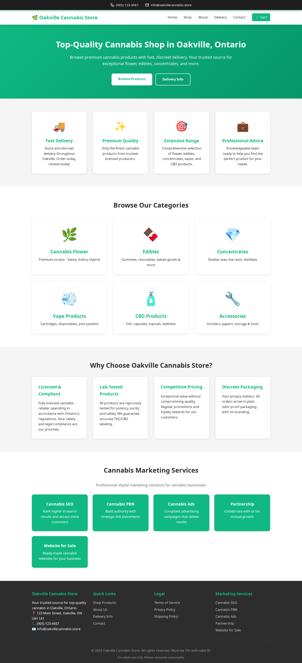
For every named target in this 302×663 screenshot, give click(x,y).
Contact (239, 17)
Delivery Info (173, 79)
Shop (188, 17)
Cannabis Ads (226, 616)
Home (172, 17)
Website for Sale (228, 630)
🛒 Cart (261, 17)
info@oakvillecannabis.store (171, 5)
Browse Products (132, 79)
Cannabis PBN (226, 609)
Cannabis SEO (226, 602)
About (203, 17)
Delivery (220, 17)
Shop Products (104, 602)
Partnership (225, 623)
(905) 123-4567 (127, 5)
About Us (100, 609)
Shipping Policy (166, 616)
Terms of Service (167, 602)
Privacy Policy (164, 609)
